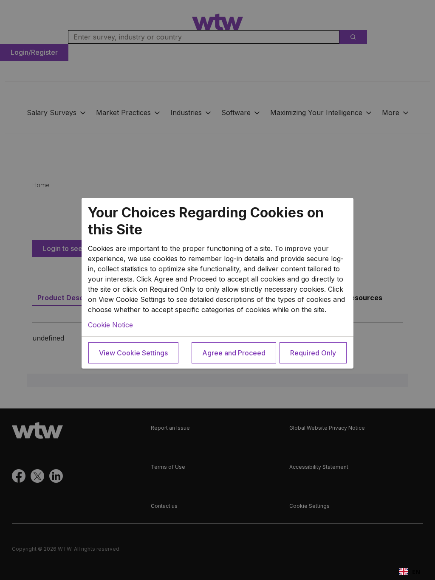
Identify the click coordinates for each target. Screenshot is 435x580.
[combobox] (410, 571)
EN (416, 572)
